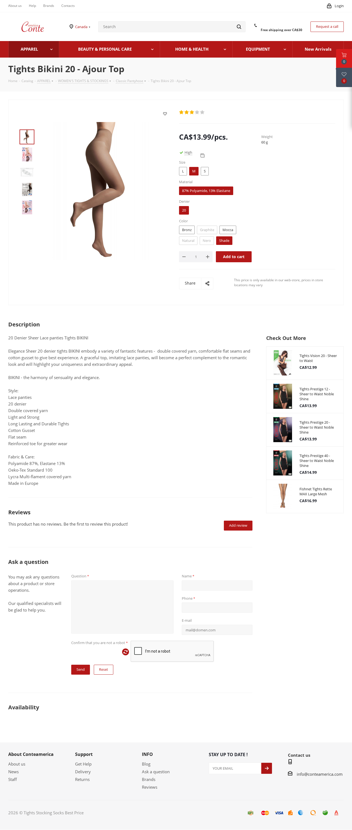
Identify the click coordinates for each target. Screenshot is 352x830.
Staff (12, 779)
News (13, 771)
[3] (192, 112)
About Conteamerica (31, 754)
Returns (82, 779)
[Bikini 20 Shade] (102, 190)
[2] (186, 112)
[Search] (239, 26)
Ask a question (156, 771)
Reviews (149, 787)
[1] (181, 112)
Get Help (83, 764)
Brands (148, 779)
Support (84, 754)
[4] (197, 112)
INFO (147, 754)
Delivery (83, 771)
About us (16, 764)
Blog (146, 764)
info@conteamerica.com (320, 774)
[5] (202, 112)
